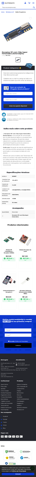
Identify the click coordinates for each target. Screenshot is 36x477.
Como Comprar (5, 390)
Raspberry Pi (20, 403)
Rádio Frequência (20, 12)
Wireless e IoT (10, 12)
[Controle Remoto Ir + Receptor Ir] (9, 288)
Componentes (20, 388)
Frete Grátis (4, 386)
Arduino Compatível (22, 384)
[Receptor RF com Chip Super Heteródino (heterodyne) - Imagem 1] (18, 60)
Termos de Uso (5, 405)
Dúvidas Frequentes (6, 392)
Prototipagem (20, 401)
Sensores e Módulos (22, 407)
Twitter (5, 422)
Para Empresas (4, 409)
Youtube (5, 419)
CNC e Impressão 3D (22, 386)
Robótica (19, 405)
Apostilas (3, 388)
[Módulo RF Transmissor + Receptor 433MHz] (9, 247)
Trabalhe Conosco (5, 401)
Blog (4, 428)
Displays (19, 390)
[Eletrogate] (9, 2)
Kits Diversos (20, 392)
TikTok (4, 425)
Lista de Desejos (29, 22)
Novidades (19, 397)
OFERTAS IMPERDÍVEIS (23, 399)
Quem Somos (4, 384)
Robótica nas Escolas (6, 407)
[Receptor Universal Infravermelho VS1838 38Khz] (25, 288)
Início (2, 12)
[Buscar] (34, 7)
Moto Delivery (4, 399)
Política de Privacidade (6, 403)
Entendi (18, 474)
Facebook (5, 416)
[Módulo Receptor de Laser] (25, 247)
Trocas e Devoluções (6, 397)
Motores (19, 395)
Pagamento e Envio (6, 395)
